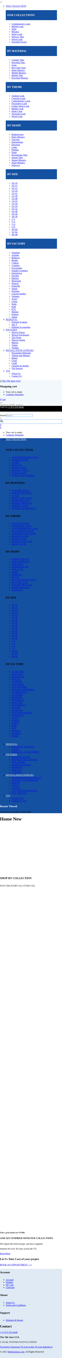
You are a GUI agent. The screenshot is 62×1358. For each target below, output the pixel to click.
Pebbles (15, 150)
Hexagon (16, 144)
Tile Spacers (17, 368)
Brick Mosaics (18, 137)
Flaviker (15, 276)
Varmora (15, 296)
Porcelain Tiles (18, 62)
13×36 (14, 204)
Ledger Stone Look (20, 106)
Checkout (10, 1287)
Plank (14, 152)
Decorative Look (19, 103)
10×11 (14, 186)
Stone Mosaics (18, 70)
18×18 (14, 214)
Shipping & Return (14, 1320)
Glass (14, 65)
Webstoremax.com (15, 1352)
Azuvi (14, 299)
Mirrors (15, 342)
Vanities (15, 348)
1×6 (13, 227)
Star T (14, 324)
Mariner (15, 278)
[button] (3, 399)
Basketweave (18, 134)
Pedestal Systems (19, 322)
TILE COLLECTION (16, 6)
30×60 (14, 229)
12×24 (14, 191)
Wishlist (9, 1282)
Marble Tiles (17, 75)
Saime (14, 317)
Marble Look (18, 26)
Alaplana (16, 252)
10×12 (14, 188)
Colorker (16, 265)
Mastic (15, 358)
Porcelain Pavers (19, 42)
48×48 (14, 234)
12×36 (14, 196)
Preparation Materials (21, 353)
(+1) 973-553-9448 (8, 1332)
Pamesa (15, 314)
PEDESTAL (11, 319)
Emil (14, 306)
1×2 (13, 222)
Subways (16, 165)
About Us (16, 373)
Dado (14, 304)
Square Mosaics (19, 160)
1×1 (13, 219)
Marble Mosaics (19, 73)
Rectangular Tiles (19, 155)
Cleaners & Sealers (20, 366)
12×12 (14, 193)
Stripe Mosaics (18, 162)
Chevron (15, 139)
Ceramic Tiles (18, 60)
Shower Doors (18, 332)
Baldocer (16, 258)
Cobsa (14, 301)
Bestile (15, 260)
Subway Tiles (18, 37)
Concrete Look (18, 98)
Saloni (14, 288)
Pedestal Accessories (21, 327)
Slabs (14, 29)
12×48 (14, 198)
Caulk (14, 363)
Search (3, 415)
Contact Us (17, 376)
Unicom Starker (19, 294)
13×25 (14, 201)
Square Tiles (17, 157)
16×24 (14, 206)
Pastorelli (16, 286)
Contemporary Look (21, 24)
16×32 (14, 209)
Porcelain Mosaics (20, 78)
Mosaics (15, 31)
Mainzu (15, 312)
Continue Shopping (15, 394)
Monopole (16, 281)
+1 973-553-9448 (15, 407)
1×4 (13, 224)
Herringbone (17, 142)
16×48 (14, 211)
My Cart (9, 1285)
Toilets (15, 345)
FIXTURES (11, 330)
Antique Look (18, 96)
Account (10, 1280)
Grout (14, 360)
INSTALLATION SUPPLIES (20, 350)
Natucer (15, 283)
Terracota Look (19, 114)
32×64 (14, 232)
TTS (8, 371)
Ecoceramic (17, 268)
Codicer (15, 263)
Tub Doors (16, 337)
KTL (14, 309)
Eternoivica (17, 273)
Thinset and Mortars (21, 355)
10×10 (14, 183)
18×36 (14, 216)
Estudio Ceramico (20, 270)
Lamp (14, 147)
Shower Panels (18, 340)
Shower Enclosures (20, 335)
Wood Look (17, 39)
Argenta (15, 255)
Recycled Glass (19, 67)
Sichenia (15, 291)
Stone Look (17, 34)
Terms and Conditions (16, 1305)
